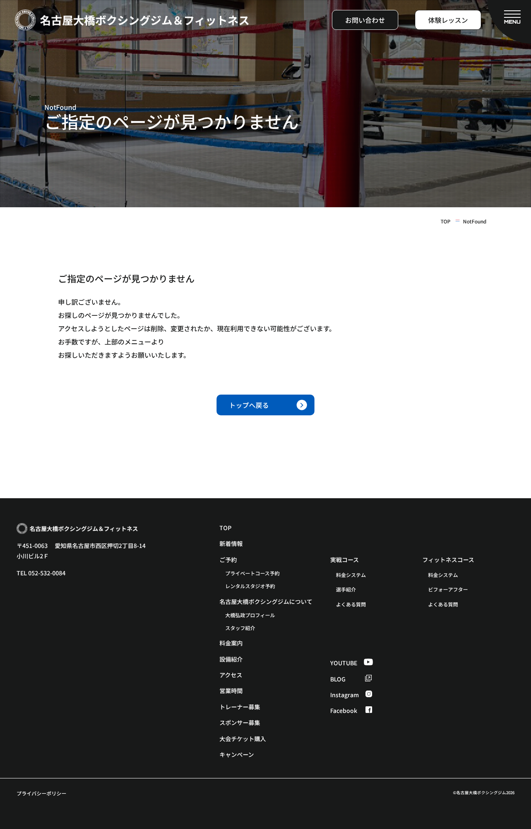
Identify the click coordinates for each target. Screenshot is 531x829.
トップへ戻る (249, 405)
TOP (446, 221)
